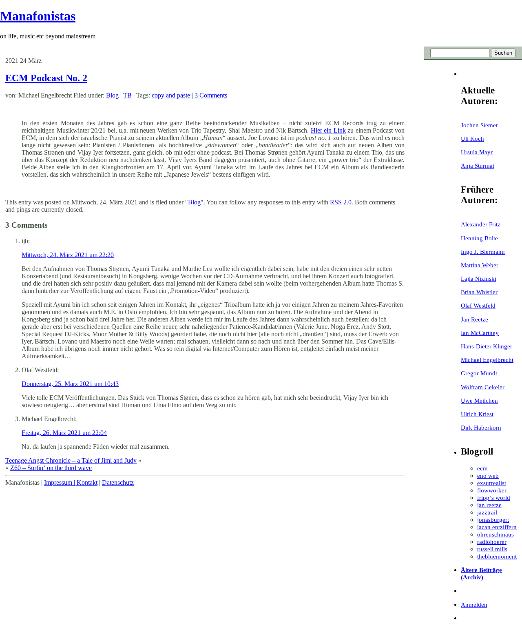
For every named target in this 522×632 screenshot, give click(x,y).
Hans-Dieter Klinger (486, 346)
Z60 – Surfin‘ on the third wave (51, 467)
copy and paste (171, 95)
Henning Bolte (479, 238)
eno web (488, 475)
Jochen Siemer (479, 125)
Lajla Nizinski (478, 278)
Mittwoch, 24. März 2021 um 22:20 (68, 254)
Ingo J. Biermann (483, 251)
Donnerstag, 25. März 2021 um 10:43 (70, 383)
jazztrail (487, 512)
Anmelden (474, 604)
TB (127, 95)
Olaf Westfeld (478, 305)
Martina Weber (479, 265)
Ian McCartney (480, 332)
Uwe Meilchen (479, 400)
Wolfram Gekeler (482, 387)
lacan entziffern (497, 526)
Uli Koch (472, 138)
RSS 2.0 (341, 202)
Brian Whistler (479, 291)
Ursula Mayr (477, 152)
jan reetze (489, 504)
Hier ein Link (328, 130)
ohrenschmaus (495, 534)
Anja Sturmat (477, 165)
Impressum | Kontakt (70, 482)
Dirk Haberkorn (481, 427)
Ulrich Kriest (477, 413)
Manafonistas (37, 16)
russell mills (492, 549)
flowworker (492, 490)
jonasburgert (493, 519)
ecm (482, 468)
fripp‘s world (493, 497)
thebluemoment (497, 556)
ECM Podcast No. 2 (46, 78)
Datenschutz (118, 482)
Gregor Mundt (479, 373)
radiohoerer (492, 541)
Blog (112, 95)
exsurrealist (491, 482)
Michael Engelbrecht (487, 359)
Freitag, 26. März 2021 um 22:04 (64, 432)
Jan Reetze (474, 319)
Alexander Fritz (480, 224)
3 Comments (211, 95)
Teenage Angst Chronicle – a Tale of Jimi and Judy (71, 460)
